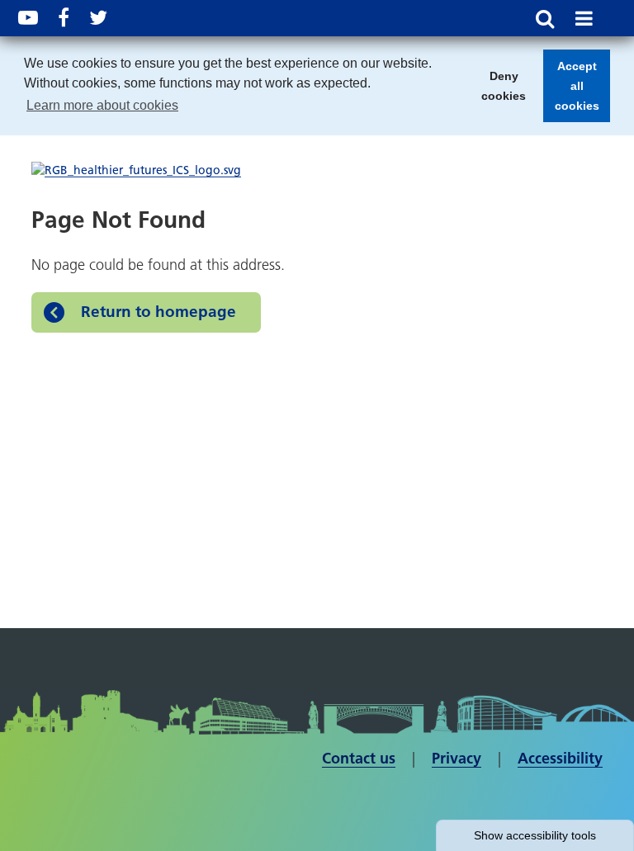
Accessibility (560, 758)
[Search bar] (545, 18)
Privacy (456, 758)
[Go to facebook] (63, 17)
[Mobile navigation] (584, 18)
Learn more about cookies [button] (102, 105)
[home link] (136, 170)
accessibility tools (535, 835)
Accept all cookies (571, 90)
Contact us (358, 758)
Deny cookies (499, 90)
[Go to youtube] (28, 17)
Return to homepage (158, 311)
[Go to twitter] (98, 17)
